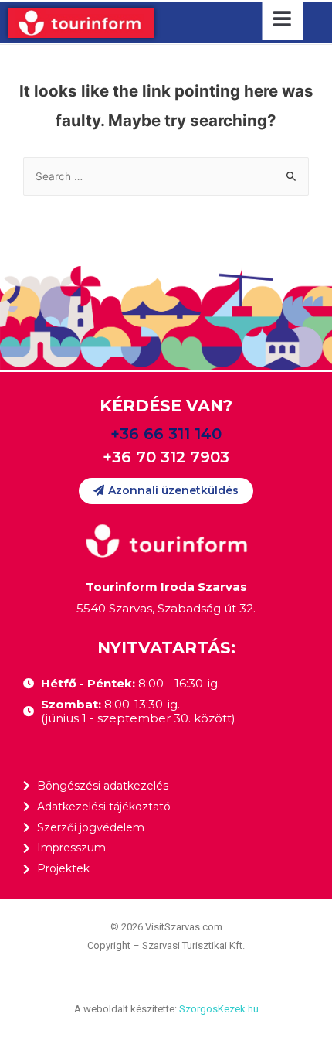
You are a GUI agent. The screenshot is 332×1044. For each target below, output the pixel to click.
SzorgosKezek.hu (219, 1009)
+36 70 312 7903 (166, 457)
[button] (166, 490)
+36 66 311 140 (166, 434)
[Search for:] (166, 176)
